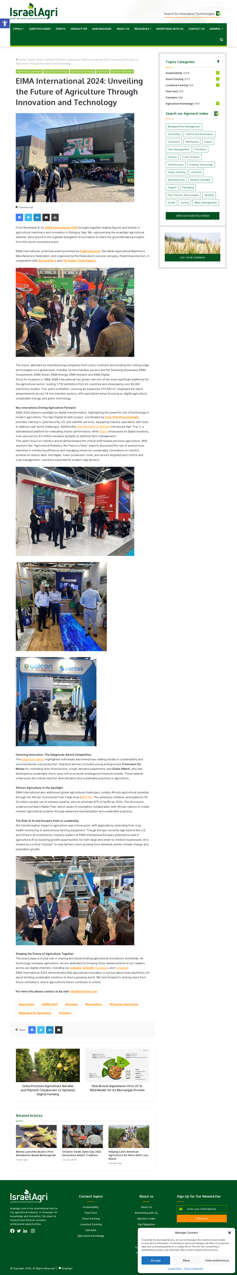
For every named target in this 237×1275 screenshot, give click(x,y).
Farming (72, 1004)
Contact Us (196, 28)
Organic (172, 187)
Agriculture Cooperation (29, 71)
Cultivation (174, 141)
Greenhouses (175, 164)
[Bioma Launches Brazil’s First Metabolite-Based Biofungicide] (36, 1136)
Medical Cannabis (200, 179)
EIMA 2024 (51, 1004)
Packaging (188, 187)
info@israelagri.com (83, 991)
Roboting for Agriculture (35, 1013)
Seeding (209, 194)
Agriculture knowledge (82, 71)
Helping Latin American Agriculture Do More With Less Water (128, 1155)
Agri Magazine (101, 28)
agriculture (27, 1004)
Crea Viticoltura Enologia (121, 417)
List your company (192, 257)
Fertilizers (200, 149)
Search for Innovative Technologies (189, 14)
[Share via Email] (46, 217)
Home (22, 59)
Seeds (171, 202)
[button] (5, 23)
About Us (123, 28)
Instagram (121, 968)
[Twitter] (28, 217)
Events (61, 28)
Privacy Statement (193, 1268)
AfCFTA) (86, 797)
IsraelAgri (67, 1268)
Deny (186, 1260)
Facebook (101, 968)
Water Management (205, 202)
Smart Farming (45, 59)
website (75, 968)
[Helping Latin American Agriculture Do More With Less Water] (129, 1136)
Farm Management (178, 149)
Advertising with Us (169, 28)
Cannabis (171, 97)
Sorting (185, 202)
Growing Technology (201, 164)
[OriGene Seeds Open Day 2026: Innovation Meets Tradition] (82, 1136)
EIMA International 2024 (61, 227)
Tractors (66, 1013)
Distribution (192, 141)
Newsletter (79, 28)
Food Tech (172, 91)
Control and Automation (199, 134)
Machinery (102, 71)
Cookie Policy (175, 1268)
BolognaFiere (48, 260)
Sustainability (174, 72)
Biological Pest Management (184, 126)
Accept (156, 1260)
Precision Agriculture (68, 59)
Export (208, 141)
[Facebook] (19, 217)
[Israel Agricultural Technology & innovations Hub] (33, 11)
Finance (172, 156)
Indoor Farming (176, 172)
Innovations (94, 1004)
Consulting (174, 134)
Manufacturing (176, 179)
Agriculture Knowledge (56, 71)
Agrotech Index (40, 28)
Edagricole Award (33, 759)
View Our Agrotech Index (192, 215)
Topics (17, 28)
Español (215, 28)
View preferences (217, 1260)
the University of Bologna (93, 426)
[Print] (55, 217)
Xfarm (103, 431)
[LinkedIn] (37, 217)
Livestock (196, 172)
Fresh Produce (190, 156)
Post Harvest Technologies (183, 194)
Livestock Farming (177, 85)
